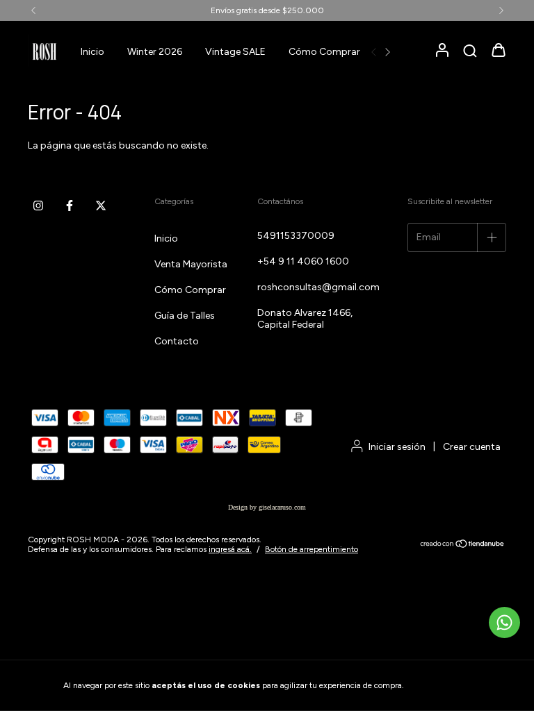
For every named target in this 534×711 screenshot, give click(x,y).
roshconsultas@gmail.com (318, 287)
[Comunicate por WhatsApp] (504, 622)
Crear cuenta (472, 447)
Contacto (176, 341)
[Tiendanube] (462, 545)
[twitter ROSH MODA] (100, 205)
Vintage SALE (235, 52)
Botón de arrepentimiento (311, 549)
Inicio (92, 52)
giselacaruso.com (282, 507)
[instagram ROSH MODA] (38, 205)
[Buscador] (470, 52)
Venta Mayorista (190, 264)
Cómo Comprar (324, 52)
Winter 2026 (154, 52)
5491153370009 (295, 236)
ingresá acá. (230, 549)
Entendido (444, 685)
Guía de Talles (184, 315)
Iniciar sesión (397, 447)
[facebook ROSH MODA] (69, 205)
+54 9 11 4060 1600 (303, 261)
